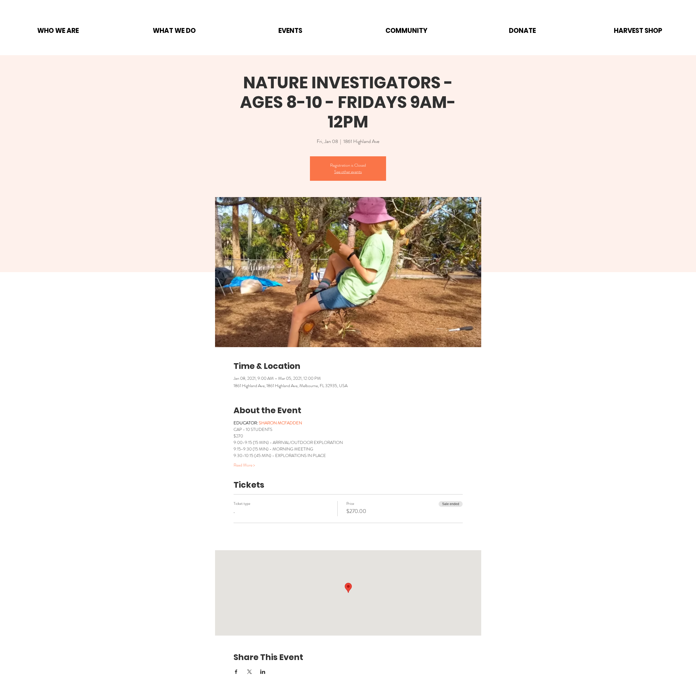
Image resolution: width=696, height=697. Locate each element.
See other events (348, 172)
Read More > (244, 465)
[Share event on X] (249, 672)
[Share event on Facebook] (236, 672)
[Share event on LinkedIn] (262, 672)
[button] (58, 30)
